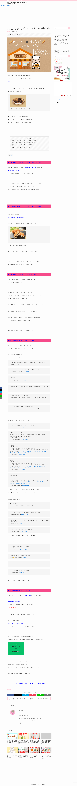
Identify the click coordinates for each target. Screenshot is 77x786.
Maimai (12, 716)
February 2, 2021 (23, 427)
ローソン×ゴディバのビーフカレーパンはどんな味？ (23, 144)
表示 (11, 155)
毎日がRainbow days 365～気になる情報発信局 (17, 3)
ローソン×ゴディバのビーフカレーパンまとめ (21, 147)
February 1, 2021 (22, 380)
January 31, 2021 (22, 364)
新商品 (9, 31)
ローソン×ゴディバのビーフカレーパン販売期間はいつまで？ (24, 140)
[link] (20, 723)
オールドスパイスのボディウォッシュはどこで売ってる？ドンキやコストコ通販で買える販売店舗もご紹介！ (61, 43)
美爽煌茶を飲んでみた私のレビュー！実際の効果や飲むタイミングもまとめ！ (61, 47)
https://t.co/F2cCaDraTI (14, 452)
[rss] (68, 0)
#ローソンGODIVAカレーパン (40, 451)
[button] (10, 695)
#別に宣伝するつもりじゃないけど (32, 481)
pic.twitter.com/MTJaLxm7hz (24, 452)
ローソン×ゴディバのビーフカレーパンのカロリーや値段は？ (24, 142)
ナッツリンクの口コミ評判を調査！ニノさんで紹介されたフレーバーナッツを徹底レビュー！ (61, 36)
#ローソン (25, 451)
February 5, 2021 (24, 514)
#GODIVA (28, 451)
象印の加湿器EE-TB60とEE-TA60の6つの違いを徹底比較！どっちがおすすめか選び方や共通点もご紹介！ (62, 51)
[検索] (69, 0)
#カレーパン (32, 451)
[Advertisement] (38, 14)
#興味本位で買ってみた (43, 481)
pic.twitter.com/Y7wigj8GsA (26, 483)
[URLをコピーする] (47, 695)
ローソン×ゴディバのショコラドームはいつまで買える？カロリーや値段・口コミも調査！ (29, 683)
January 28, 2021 (23, 400)
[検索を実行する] (69, 28)
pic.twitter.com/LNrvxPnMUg (40, 425)
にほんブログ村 (61, 102)
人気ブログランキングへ (58, 99)
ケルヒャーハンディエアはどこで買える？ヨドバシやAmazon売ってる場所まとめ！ (61, 40)
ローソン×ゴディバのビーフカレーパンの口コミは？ (23, 145)
